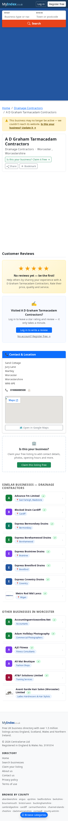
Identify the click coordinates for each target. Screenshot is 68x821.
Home (6, 108)
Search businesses (13, 762)
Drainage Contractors (28, 108)
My (12, 4)
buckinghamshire (42, 803)
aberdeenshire (9, 799)
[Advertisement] (34, 62)
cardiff (23, 807)
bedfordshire (44, 799)
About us (7, 771)
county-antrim (51, 811)
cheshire (6, 811)
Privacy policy (10, 779)
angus (22, 799)
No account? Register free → (34, 336)
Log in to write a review (34, 330)
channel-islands (56, 807)
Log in (41, 4)
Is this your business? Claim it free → (28, 159)
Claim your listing (12, 766)
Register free (56, 4)
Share (13, 166)
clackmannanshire (22, 811)
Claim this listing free (34, 465)
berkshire (58, 799)
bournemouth (9, 803)
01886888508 (18, 390)
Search (36, 23)
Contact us (8, 775)
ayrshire (31, 799)
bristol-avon (25, 803)
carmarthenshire (37, 807)
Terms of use (9, 784)
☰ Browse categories (34, 815)
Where (39, 13)
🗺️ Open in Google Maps (34, 427)
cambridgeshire (10, 807)
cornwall (37, 811)
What (7, 13)
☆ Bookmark (28, 166)
